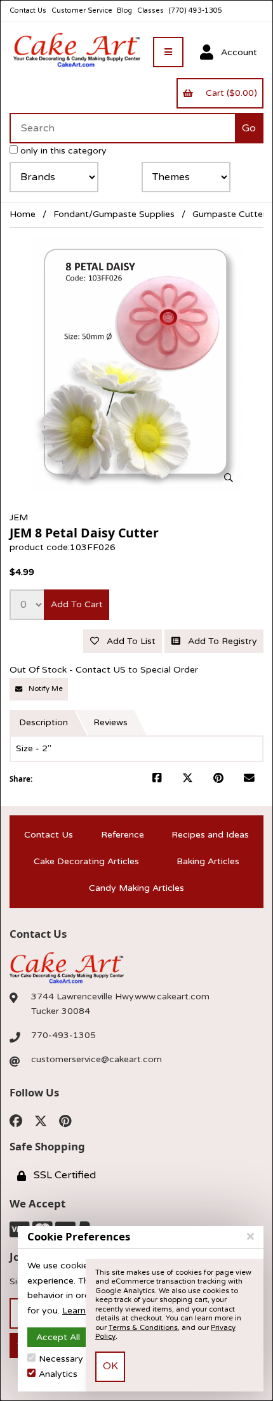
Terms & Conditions (143, 1328)
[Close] (250, 1236)
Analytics (58, 1374)
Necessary (61, 1358)
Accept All (58, 1337)
